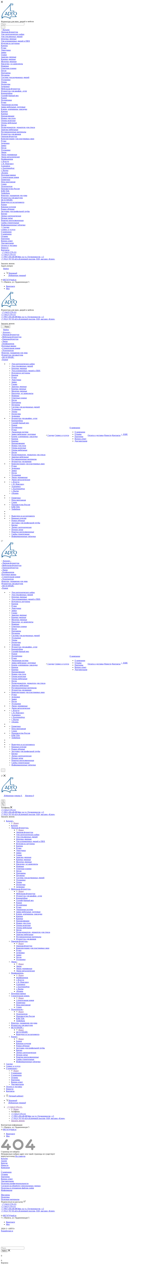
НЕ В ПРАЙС (22, 1032)
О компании (16, 1073)
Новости (4, 1165)
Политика (5, 1197)
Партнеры (5, 1177)
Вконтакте (10, 286)
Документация (7, 1181)
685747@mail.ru (9, 280)
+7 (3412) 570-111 (9, 252)
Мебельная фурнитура (25, 894)
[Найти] (3, 27)
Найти (4, 1251)
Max (8, 288)
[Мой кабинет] (2, 773)
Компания (5, 1167)
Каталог (14, 825)
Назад (16, 823)
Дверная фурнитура (24, 832)
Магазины (5, 1195)
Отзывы (4, 1174)
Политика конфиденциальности (15, 1183)
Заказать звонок (18, 1121)
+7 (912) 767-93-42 (28, 259)
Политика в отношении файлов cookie (17, 1188)
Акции (4, 1161)
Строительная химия (25, 1000)
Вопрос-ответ (7, 1179)
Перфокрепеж (22, 978)
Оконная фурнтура (24, 946)
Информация (6, 1190)
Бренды (4, 1163)
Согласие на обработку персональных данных (21, 1186)
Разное (19, 1041)
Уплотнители (22, 1014)
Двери (19, 966)
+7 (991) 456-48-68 (22, 257)
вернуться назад (8, 1156)
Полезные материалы (10, 1199)
